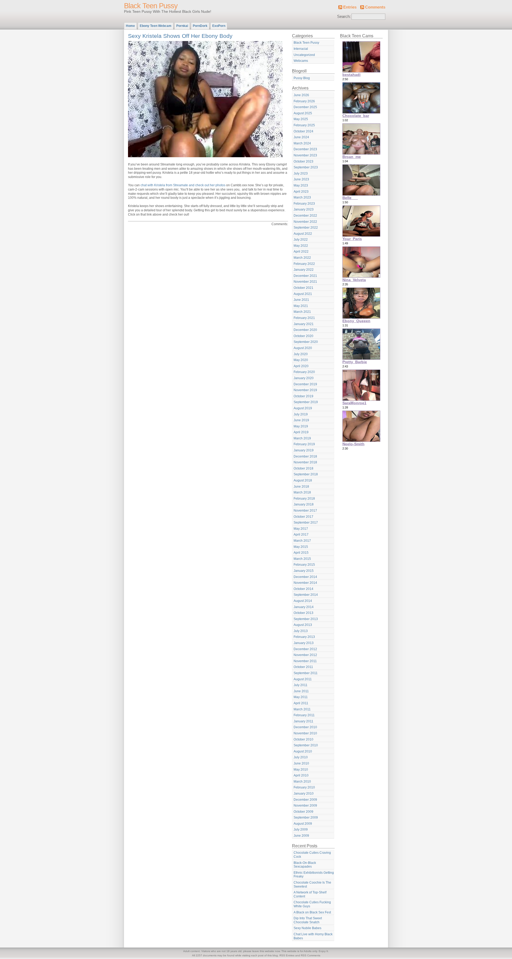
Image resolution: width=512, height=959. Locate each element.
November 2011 (305, 661)
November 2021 (305, 282)
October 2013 (303, 613)
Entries (350, 7)
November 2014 (305, 583)
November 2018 (305, 462)
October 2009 (303, 812)
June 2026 (301, 95)
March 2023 (302, 197)
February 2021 (304, 318)
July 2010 (301, 757)
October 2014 (303, 589)
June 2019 (301, 420)
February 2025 (304, 125)
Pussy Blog (302, 78)
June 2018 (301, 486)
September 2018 (306, 474)
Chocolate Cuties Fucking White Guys (312, 904)
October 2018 (303, 468)
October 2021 (303, 288)
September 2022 (306, 227)
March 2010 (302, 781)
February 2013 (304, 637)
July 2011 (300, 685)
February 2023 (304, 203)
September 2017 (306, 522)
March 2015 (302, 559)
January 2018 (304, 504)
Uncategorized (304, 55)
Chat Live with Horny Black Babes (313, 936)
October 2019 (303, 396)
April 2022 (301, 251)
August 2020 (303, 348)
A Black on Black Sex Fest (312, 912)
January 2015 (304, 571)
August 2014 (303, 601)
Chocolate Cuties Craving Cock (312, 855)
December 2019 (305, 384)
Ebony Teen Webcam (155, 26)
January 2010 (304, 793)
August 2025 (303, 113)
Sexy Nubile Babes (307, 928)
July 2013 (301, 631)
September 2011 (306, 673)
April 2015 (301, 553)
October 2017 (303, 517)
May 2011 (301, 697)
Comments (375, 7)
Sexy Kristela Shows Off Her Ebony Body (180, 36)
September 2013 (306, 619)
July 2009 (301, 829)
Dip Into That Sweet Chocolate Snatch (308, 920)
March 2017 (302, 541)
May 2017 (301, 529)
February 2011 (304, 715)
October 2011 (303, 667)
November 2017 (305, 510)
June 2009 (301, 835)
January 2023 (304, 209)
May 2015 (301, 547)
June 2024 (301, 137)
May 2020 (301, 360)
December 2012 (305, 649)
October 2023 (303, 161)
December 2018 (305, 456)
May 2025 (301, 119)
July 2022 (301, 239)
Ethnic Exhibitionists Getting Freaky (314, 875)
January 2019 (304, 450)
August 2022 (303, 234)
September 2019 (306, 402)
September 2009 (306, 817)
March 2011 (302, 709)
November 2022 (305, 222)
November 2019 (305, 390)
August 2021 (303, 294)
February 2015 (304, 565)
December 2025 (305, 107)
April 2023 (301, 191)
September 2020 (306, 342)
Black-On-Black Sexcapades (305, 865)
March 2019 (302, 438)
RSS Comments (310, 955)
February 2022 (304, 264)
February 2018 (304, 498)
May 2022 (301, 246)
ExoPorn (218, 26)
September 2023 (306, 167)
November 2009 (305, 805)
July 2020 (301, 354)
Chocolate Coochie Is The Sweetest (312, 884)
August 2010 (303, 751)
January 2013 (304, 643)
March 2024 (302, 143)
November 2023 (305, 155)
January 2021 (304, 324)
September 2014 (306, 595)
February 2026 (304, 101)
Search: (344, 16)
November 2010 (305, 733)
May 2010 (301, 769)
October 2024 (303, 131)
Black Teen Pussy (151, 6)
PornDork (200, 26)
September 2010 (306, 745)
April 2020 (301, 366)
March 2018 (302, 492)
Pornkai (182, 26)
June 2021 (301, 300)
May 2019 (301, 426)
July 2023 (301, 173)
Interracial (301, 49)
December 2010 (305, 727)
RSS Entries (286, 955)
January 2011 (303, 721)
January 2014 (304, 607)
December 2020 (305, 330)
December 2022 (305, 215)
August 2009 (303, 824)
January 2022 (304, 270)
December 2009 (305, 800)
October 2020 (303, 336)
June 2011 (301, 691)
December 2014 (305, 577)
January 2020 (304, 378)
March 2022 (302, 258)
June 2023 (301, 179)
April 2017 (301, 534)
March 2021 (302, 312)
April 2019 (301, 432)
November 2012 (305, 655)
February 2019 (304, 444)
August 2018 (303, 480)
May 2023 (301, 185)
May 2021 (301, 306)
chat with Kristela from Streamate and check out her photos (183, 185)
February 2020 (304, 372)
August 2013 (303, 625)
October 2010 (303, 739)
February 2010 (304, 787)
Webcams (301, 61)
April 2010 (301, 775)
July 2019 (301, 414)
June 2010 (301, 763)
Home (130, 26)
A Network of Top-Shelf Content (310, 894)
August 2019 (303, 408)
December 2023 (305, 149)
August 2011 (303, 679)
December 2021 (305, 276)
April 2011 (301, 703)
